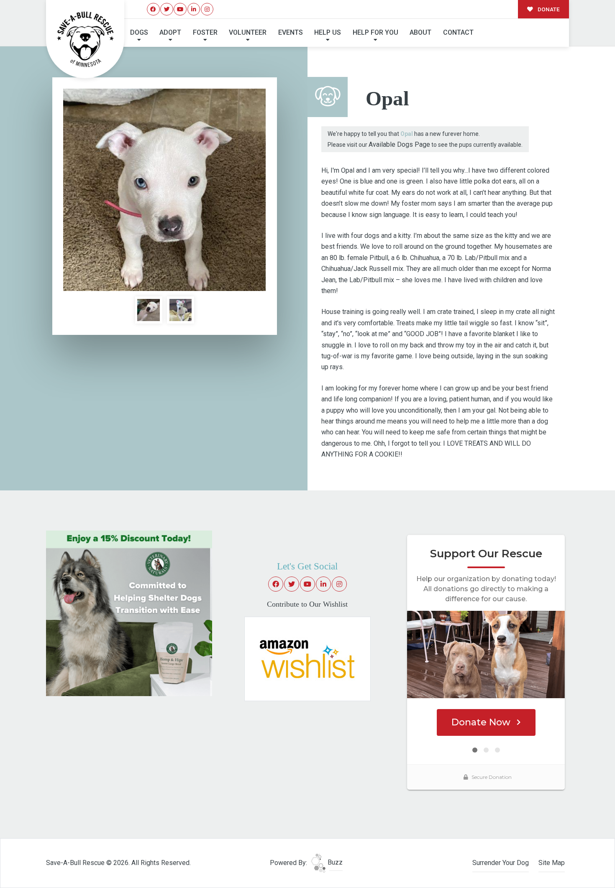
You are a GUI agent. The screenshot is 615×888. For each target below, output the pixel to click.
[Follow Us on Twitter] (166, 9)
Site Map (551, 863)
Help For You (375, 32)
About (420, 32)
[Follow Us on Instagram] (207, 9)
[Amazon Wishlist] (307, 658)
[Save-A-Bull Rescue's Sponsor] (129, 613)
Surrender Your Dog (500, 863)
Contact (458, 32)
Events (290, 32)
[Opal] (164, 190)
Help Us (327, 32)
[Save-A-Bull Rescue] (85, 39)
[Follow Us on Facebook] (153, 9)
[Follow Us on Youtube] (180, 9)
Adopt (170, 32)
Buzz (334, 862)
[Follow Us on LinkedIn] (193, 9)
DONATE (548, 9)
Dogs (139, 32)
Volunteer (247, 32)
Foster (205, 32)
